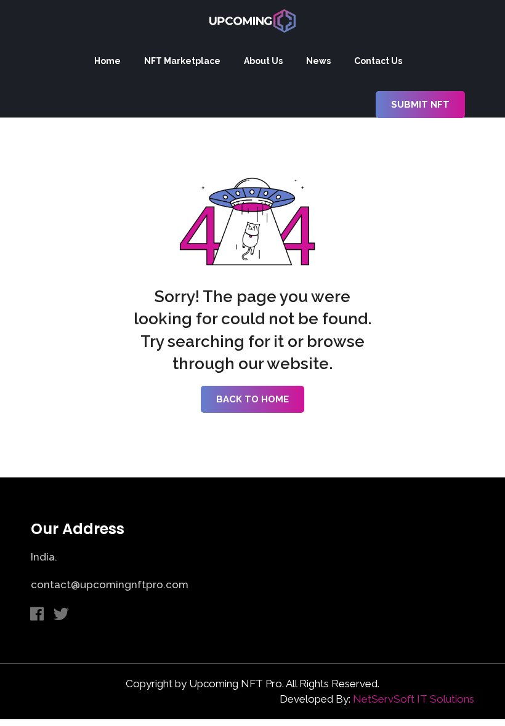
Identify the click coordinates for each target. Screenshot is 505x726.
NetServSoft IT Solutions (413, 699)
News (318, 61)
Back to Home (252, 399)
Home (107, 61)
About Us (263, 61)
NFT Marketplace (182, 61)
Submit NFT (420, 104)
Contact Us (378, 61)
